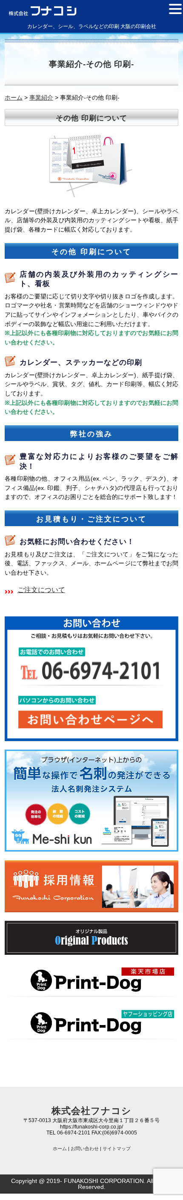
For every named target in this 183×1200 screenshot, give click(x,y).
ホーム (60, 1148)
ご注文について (41, 589)
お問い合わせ (85, 1148)
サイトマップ (117, 1148)
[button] (175, 8)
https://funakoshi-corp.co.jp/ (91, 1126)
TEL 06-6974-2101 (68, 1132)
